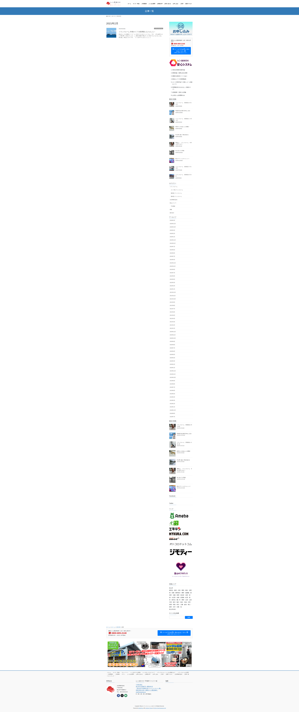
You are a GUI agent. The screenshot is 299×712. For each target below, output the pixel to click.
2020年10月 (173, 338)
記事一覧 (187, 674)
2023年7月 (172, 256)
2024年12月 (173, 240)
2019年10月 (173, 377)
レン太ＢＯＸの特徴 (135, 672)
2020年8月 (172, 344)
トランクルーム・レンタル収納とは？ (166, 672)
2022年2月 (172, 285)
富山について (173, 203)
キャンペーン (125, 672)
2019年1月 (172, 406)
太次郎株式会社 (173, 199)
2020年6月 (172, 351)
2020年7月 (172, 348)
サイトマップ (110, 676)
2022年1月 (172, 289)
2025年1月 (172, 236)
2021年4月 (172, 318)
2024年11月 (173, 243)
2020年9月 (172, 341)
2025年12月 (173, 223)
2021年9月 (172, 302)
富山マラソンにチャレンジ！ (182, 158)
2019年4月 (172, 397)
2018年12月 (173, 410)
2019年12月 (173, 371)
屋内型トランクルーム (176, 193)
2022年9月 (172, 269)
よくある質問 (130, 674)
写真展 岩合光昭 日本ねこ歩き (182, 110)
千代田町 (173, 206)
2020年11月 (173, 335)
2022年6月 (172, 276)
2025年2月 (172, 233)
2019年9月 (172, 380)
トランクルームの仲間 (183, 672)
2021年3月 (172, 321)
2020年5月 (172, 354)
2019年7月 (172, 387)
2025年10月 (173, 227)
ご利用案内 (110, 674)
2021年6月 (172, 312)
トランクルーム (158, 28)
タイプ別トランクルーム (177, 189)
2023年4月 (172, 259)
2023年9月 (172, 253)
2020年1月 (172, 367)
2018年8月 (172, 413)
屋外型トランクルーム (176, 196)
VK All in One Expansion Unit (160, 708)
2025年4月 (172, 230)
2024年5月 (172, 249)
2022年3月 (172, 282)
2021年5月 (172, 315)
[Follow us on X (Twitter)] (122, 695)
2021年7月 (172, 308)
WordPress (141, 708)
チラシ (123, 674)
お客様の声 (147, 674)
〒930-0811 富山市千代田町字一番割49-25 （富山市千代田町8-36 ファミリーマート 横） (148, 686)
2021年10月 (173, 299)
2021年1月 (172, 328)
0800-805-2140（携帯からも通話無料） (147, 690)
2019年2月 (172, 403)
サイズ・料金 (116, 672)
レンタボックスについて (149, 672)
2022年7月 (172, 272)
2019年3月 (172, 400)
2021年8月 (172, 305)
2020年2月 (172, 364)
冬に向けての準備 (179, 150)
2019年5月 (172, 393)
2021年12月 (173, 292)
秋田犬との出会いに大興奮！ (182, 126)
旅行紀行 (172, 212)
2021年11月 (173, 295)
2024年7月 (172, 246)
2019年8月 (172, 384)
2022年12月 (173, 263)
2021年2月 (172, 325)
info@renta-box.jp (141, 692)
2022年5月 (172, 279)
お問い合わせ (139, 674)
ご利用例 (117, 674)
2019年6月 (172, 390)
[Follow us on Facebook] (118, 695)
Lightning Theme (149, 708)
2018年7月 (172, 416)
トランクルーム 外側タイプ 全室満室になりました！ (137, 32)
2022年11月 (173, 266)
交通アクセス (169, 674)
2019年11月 (173, 374)
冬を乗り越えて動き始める (182, 134)
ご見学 (162, 674)
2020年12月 (173, 331)
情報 (171, 209)
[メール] (125, 695)
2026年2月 (172, 220)
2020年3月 (172, 361)
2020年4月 (172, 357)
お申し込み (155, 674)
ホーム (109, 672)
